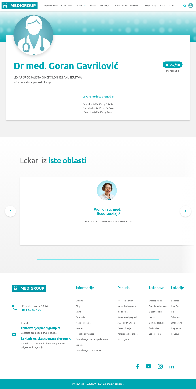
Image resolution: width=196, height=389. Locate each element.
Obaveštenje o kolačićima (88, 350)
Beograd (175, 300)
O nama (79, 300)
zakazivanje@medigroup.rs (40, 328)
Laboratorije (155, 334)
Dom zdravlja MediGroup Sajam (98, 112)
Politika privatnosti (85, 334)
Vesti (78, 311)
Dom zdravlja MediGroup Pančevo (98, 108)
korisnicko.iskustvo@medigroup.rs (46, 338)
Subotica (175, 317)
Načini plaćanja (83, 323)
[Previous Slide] (10, 211)
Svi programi (123, 339)
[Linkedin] (172, 366)
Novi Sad (175, 306)
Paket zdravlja (124, 328)
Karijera (162, 5)
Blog (154, 5)
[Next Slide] (185, 211)
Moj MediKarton (125, 300)
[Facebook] (137, 366)
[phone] (190, 5)
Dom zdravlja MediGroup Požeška (98, 104)
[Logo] (20, 5)
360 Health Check (126, 323)
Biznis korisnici (121, 5)
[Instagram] (160, 366)
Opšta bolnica (155, 300)
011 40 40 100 (31, 310)
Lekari (70, 5)
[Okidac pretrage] (185, 5)
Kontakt (171, 5)
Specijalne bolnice (158, 306)
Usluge (63, 5)
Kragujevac (176, 328)
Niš (172, 311)
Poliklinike (154, 328)
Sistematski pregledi (127, 317)
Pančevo (175, 334)
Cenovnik (92, 5)
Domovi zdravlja (156, 323)
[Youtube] (148, 366)
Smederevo (176, 323)
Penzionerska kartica (127, 334)
